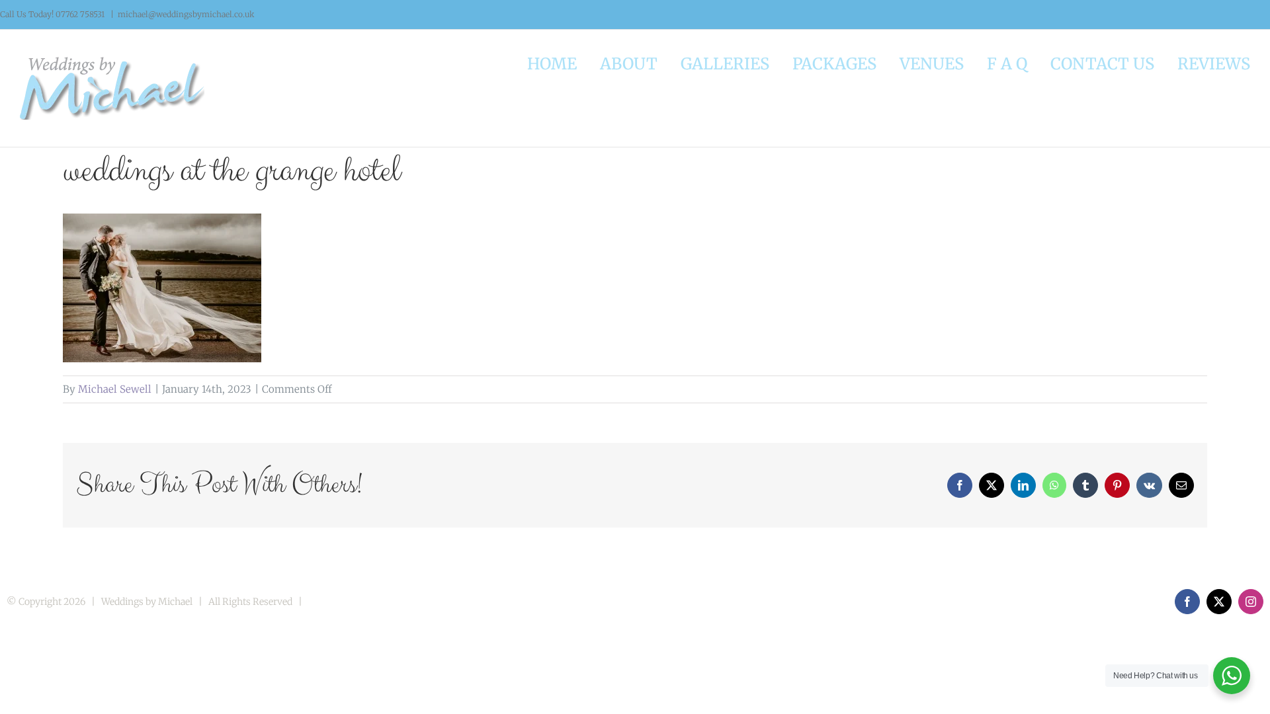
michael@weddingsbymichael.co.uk (186, 14)
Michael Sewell (114, 389)
